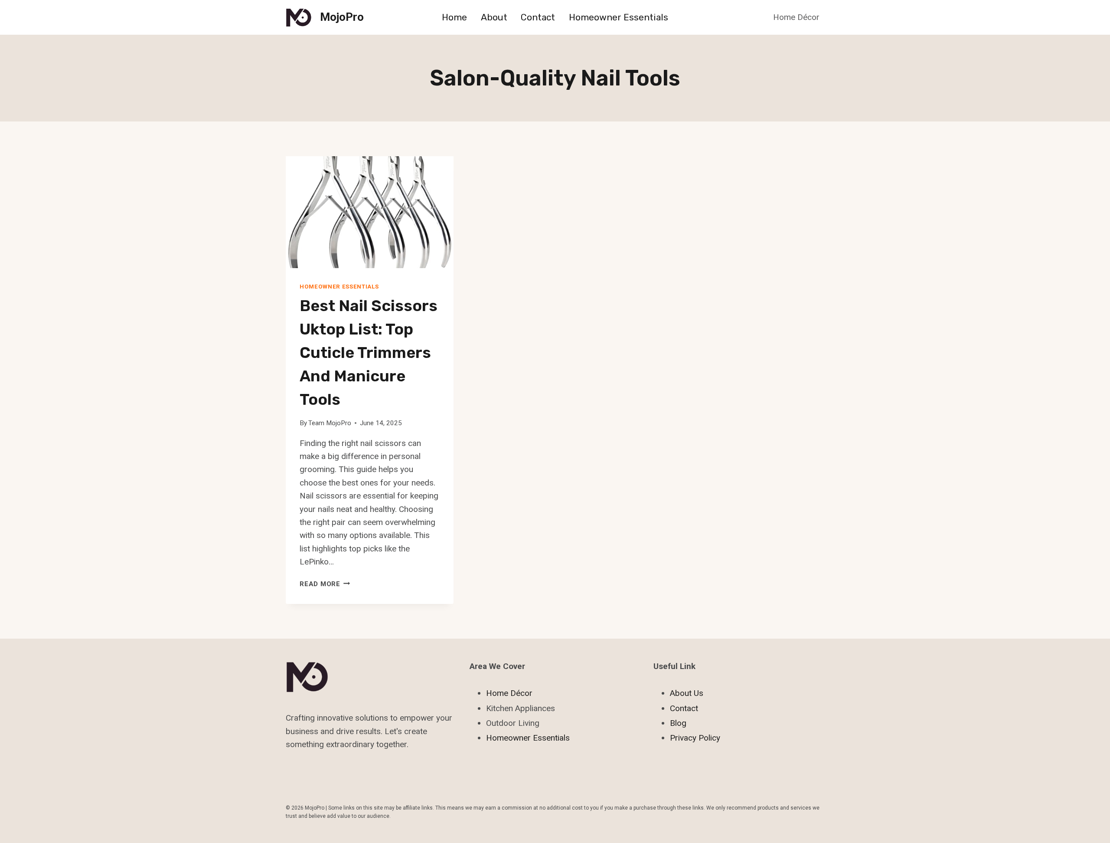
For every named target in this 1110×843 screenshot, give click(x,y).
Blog (678, 723)
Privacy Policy (695, 738)
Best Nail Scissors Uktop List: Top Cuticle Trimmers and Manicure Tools (368, 352)
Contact (538, 17)
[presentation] (370, 212)
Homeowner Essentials (618, 17)
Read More (325, 584)
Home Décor (796, 17)
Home (454, 17)
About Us (686, 693)
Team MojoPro (329, 423)
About (494, 17)
